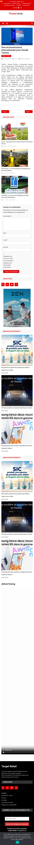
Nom (5, 233)
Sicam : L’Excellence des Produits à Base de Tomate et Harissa (16, 142)
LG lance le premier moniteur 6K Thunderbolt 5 (6, 111)
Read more (4, 373)
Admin (15, 58)
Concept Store (7, 3)
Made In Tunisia (16, 3)
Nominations (26, 5)
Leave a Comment (24, 58)
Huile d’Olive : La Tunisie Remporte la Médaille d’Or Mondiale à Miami (16, 169)
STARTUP (19, 5)
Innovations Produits (10, 5)
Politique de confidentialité (8, 805)
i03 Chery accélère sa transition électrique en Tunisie (16, 408)
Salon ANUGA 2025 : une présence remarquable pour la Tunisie (29, 111)
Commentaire (7, 216)
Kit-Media (4, 800)
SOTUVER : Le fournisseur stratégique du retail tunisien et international (15, 196)
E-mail (5, 240)
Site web (5, 247)
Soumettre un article (7, 802)
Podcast (3, 798)
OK (17, 842)
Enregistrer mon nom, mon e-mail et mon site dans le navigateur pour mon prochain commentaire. (8, 262)
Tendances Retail (26, 3)
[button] (17, 308)
